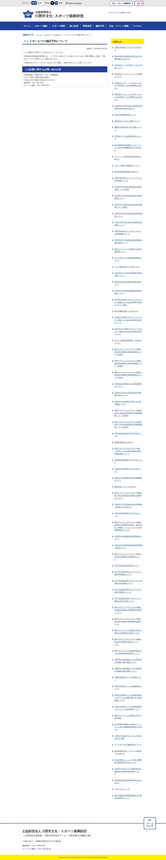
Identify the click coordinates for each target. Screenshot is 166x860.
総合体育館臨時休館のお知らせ (126, 172)
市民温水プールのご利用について (127, 121)
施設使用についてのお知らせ (125, 487)
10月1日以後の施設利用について (126, 565)
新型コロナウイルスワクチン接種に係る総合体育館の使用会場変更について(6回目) (128, 351)
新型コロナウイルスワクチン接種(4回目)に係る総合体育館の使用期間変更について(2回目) (128, 424)
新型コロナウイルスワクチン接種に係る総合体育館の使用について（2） (128, 641)
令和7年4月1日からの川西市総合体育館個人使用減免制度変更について (127, 771)
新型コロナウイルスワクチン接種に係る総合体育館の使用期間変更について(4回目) (128, 375)
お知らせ (57, 35)
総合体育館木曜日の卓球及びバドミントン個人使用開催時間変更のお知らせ (128, 727)
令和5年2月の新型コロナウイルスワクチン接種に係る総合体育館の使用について (128, 331)
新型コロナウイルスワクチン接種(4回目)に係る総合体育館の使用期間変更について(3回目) (128, 413)
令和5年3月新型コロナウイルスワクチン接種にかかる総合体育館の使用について (128, 320)
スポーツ (47, 35)
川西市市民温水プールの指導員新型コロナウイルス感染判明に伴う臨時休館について (128, 697)
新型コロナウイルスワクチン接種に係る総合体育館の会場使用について (128, 556)
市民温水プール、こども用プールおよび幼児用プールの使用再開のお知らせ (128, 85)
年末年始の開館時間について (125, 115)
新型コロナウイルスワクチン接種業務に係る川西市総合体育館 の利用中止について (128, 495)
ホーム (38, 35)
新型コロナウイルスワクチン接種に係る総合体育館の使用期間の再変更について (128, 609)
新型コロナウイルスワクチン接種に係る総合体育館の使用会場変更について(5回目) (128, 363)
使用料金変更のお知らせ (123, 442)
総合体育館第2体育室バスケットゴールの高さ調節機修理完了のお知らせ (128, 147)
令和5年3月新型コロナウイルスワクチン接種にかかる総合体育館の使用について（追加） (128, 302)
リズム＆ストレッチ (122, 789)
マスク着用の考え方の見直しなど (127, 267)
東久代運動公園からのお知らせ (126, 311)
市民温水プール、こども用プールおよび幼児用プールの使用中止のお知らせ (128, 97)
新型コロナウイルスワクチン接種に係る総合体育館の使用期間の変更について (128, 621)
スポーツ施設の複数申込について (127, 165)
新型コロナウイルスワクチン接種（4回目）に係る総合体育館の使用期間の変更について (127, 451)
